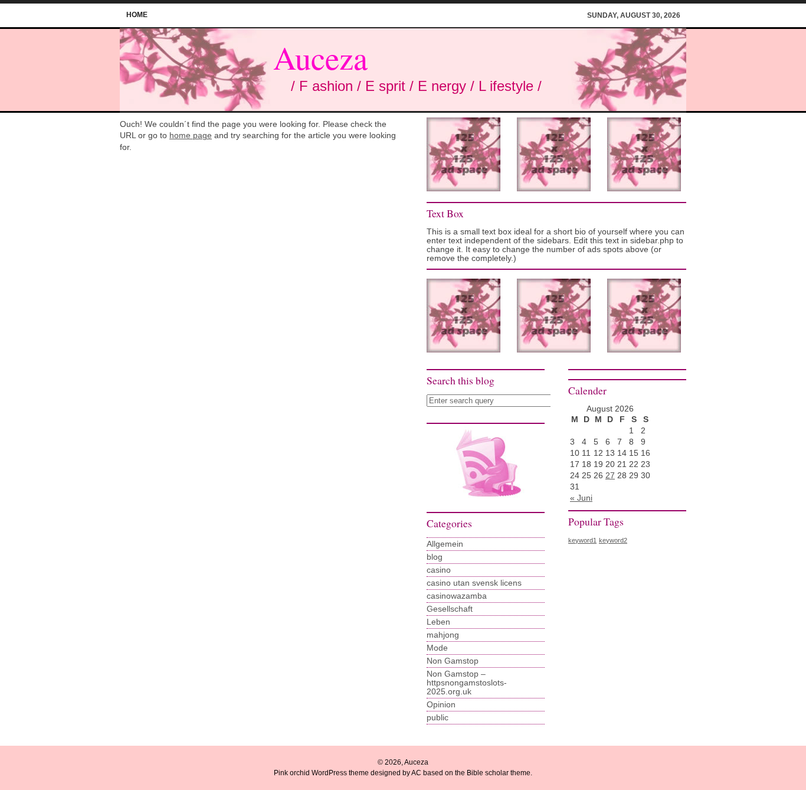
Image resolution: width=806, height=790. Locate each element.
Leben (438, 622)
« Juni (581, 498)
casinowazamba (457, 596)
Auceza (320, 57)
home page (190, 135)
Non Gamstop (453, 661)
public (437, 717)
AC (416, 773)
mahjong (443, 635)
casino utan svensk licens (474, 583)
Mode (437, 648)
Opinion (441, 704)
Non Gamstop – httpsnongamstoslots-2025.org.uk (467, 683)
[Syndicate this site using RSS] (485, 501)
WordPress (329, 773)
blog (435, 557)
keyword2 (613, 540)
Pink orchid (292, 773)
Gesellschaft (450, 609)
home (137, 15)
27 (610, 475)
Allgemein (445, 544)
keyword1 (582, 540)
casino (439, 570)
